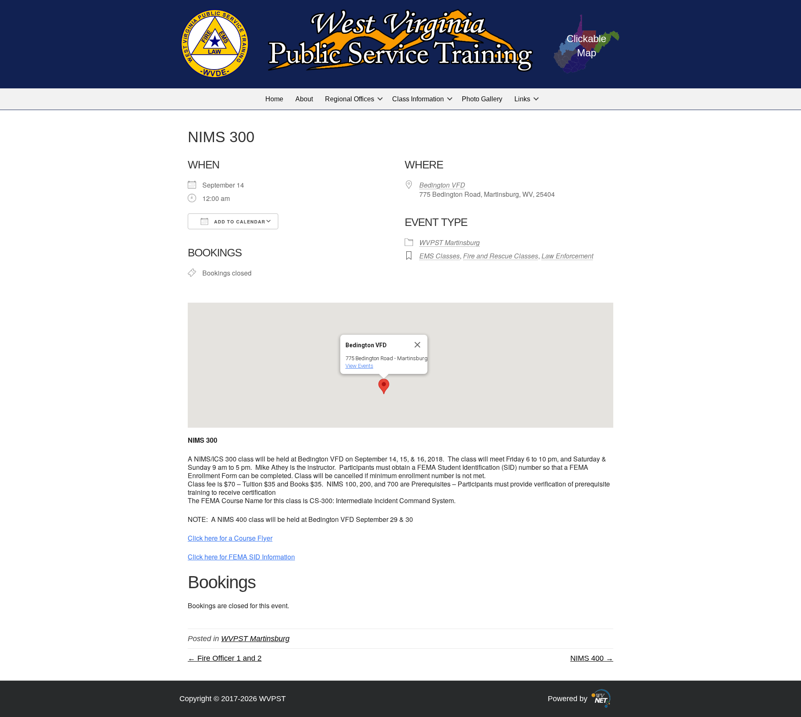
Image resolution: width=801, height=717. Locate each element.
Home (274, 99)
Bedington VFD (442, 185)
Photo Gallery (482, 99)
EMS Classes (439, 256)
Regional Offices (349, 99)
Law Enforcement (567, 256)
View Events (359, 366)
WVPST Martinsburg (449, 242)
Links (522, 99)
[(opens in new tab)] (601, 698)
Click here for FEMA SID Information (241, 557)
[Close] (418, 345)
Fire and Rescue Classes (500, 256)
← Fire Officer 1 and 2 (225, 658)
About (304, 99)
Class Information (418, 99)
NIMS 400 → (591, 658)
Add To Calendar (238, 221)
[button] (380, 99)
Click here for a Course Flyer (230, 538)
